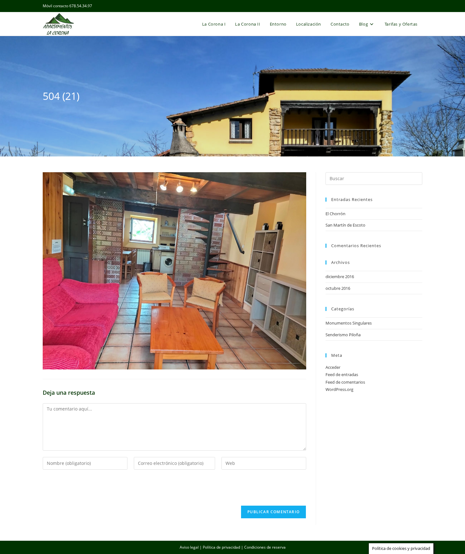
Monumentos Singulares (349, 323)
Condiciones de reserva (265, 547)
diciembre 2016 (340, 276)
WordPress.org (339, 389)
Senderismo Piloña (343, 335)
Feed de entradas (342, 374)
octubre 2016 (338, 288)
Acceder (333, 367)
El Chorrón (335, 213)
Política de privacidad (221, 547)
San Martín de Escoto (345, 225)
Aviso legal (189, 547)
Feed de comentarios (345, 382)
